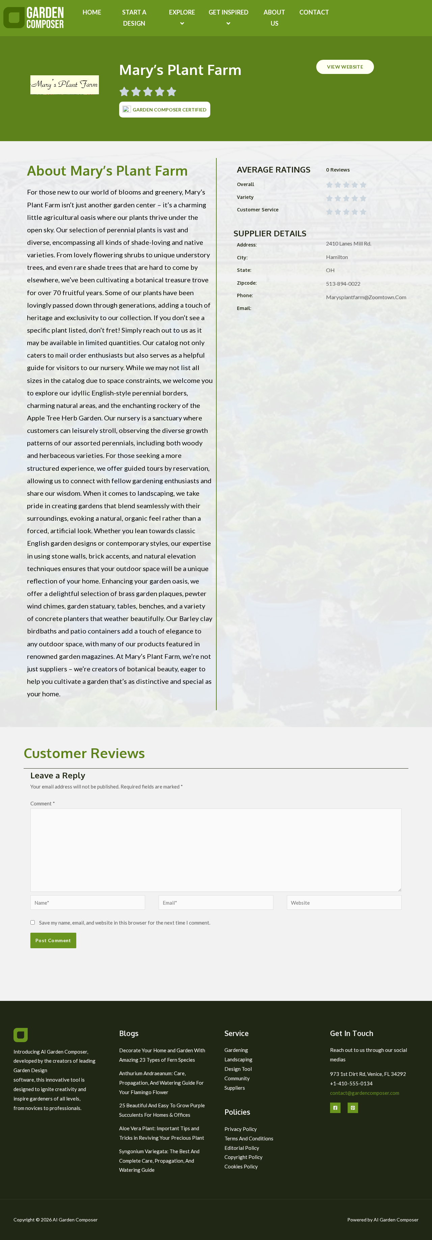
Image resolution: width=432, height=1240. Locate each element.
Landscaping (238, 1059)
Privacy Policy (240, 1129)
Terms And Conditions (248, 1138)
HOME (92, 12)
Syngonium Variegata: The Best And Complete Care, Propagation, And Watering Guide (159, 1160)
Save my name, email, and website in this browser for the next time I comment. (124, 923)
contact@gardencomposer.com (364, 1093)
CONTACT (314, 12)
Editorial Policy (241, 1148)
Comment (42, 803)
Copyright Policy (243, 1157)
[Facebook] (335, 1108)
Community (237, 1078)
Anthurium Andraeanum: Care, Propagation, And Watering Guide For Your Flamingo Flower (161, 1082)
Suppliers (234, 1088)
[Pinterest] (353, 1108)
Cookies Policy (241, 1166)
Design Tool (238, 1069)
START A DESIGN (134, 17)
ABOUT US (274, 17)
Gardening (236, 1050)
